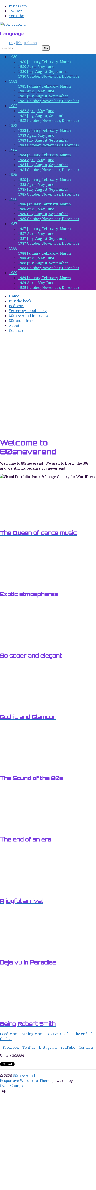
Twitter (15, 10)
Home (14, 296)
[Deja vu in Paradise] (22, 952)
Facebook (11, 1047)
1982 (13, 105)
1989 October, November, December (48, 287)
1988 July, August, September (43, 263)
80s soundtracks (22, 320)
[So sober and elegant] (22, 645)
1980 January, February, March (44, 61)
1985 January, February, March (44, 179)
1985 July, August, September (43, 189)
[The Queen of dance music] (22, 522)
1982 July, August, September (43, 115)
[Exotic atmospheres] (22, 583)
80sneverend (23, 1075)
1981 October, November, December (48, 100)
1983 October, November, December (48, 145)
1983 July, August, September (43, 140)
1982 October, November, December (48, 120)
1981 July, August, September (43, 96)
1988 (13, 248)
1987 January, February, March (44, 228)
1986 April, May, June (36, 209)
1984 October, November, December (48, 169)
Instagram (18, 6)
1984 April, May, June (36, 159)
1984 (13, 150)
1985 (13, 174)
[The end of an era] (22, 829)
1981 (13, 81)
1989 (13, 272)
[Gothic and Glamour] (22, 706)
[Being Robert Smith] (22, 1013)
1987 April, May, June (36, 233)
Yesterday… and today (28, 310)
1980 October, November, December (48, 76)
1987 (13, 223)
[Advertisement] (48, 385)
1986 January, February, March (44, 204)
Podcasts (16, 305)
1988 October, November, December (48, 267)
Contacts (16, 330)
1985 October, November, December (48, 194)
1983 (13, 125)
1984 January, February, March (44, 154)
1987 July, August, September (43, 238)
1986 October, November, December (48, 218)
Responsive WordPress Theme (25, 1080)
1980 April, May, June (36, 66)
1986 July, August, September (43, 213)
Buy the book (20, 301)
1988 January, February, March (44, 253)
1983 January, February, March (44, 130)
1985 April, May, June (36, 184)
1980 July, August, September (43, 71)
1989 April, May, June (36, 282)
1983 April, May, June (36, 135)
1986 (13, 199)
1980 (13, 56)
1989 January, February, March (44, 277)
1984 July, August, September (43, 164)
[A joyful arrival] (22, 890)
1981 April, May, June (36, 91)
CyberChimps (11, 1085)
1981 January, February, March (44, 86)
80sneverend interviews (29, 315)
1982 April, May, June (36, 110)
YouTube (16, 15)
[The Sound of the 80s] (22, 768)
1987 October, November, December (48, 243)
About (14, 325)
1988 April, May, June (36, 258)
